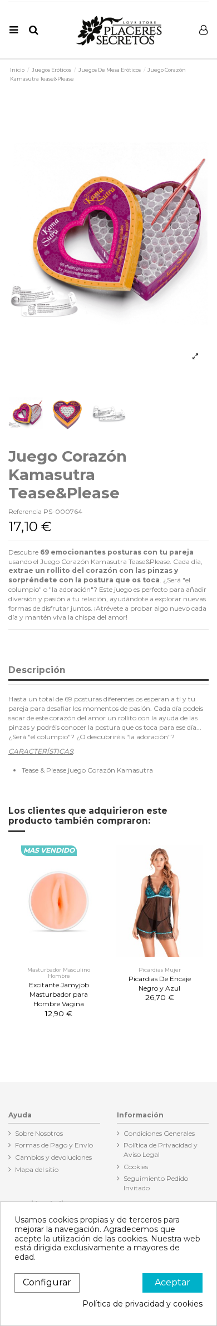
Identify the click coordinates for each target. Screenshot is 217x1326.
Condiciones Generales (159, 1133)
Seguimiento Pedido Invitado (156, 1183)
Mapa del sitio (36, 1169)
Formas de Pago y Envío (54, 1145)
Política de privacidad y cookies (142, 1304)
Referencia (25, 511)
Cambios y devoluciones (53, 1157)
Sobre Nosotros (39, 1133)
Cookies (136, 1166)
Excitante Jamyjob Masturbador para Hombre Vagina (59, 994)
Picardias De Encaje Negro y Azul (160, 983)
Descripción (37, 670)
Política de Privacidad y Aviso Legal (161, 1150)
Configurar (47, 1282)
